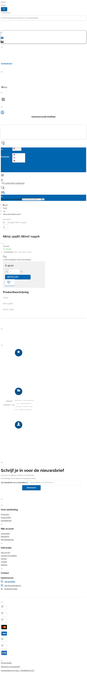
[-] (6, 271)
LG (4, 211)
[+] (21, 271)
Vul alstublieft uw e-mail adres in (14, 482)
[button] (19, 154)
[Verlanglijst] (10, 282)
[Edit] (2, 32)
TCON (5, 208)
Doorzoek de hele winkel (11, 199)
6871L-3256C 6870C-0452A (12, 214)
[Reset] (4, 9)
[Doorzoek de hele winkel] (2, 196)
